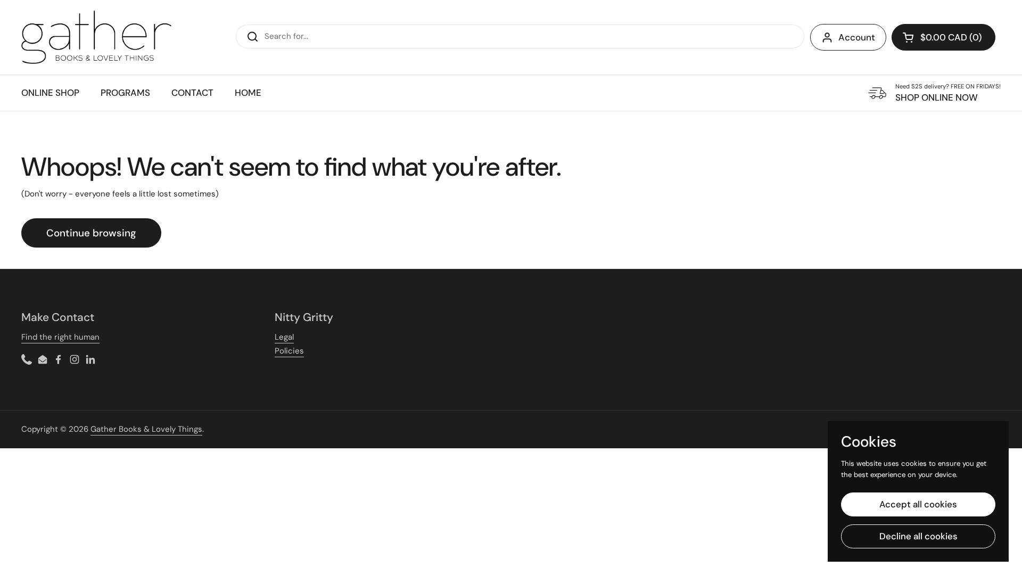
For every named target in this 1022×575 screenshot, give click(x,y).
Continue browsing (91, 233)
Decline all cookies (918, 536)
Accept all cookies (918, 504)
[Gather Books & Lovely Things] (96, 37)
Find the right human (60, 337)
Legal (284, 337)
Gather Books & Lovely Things (146, 429)
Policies (289, 351)
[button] (943, 37)
